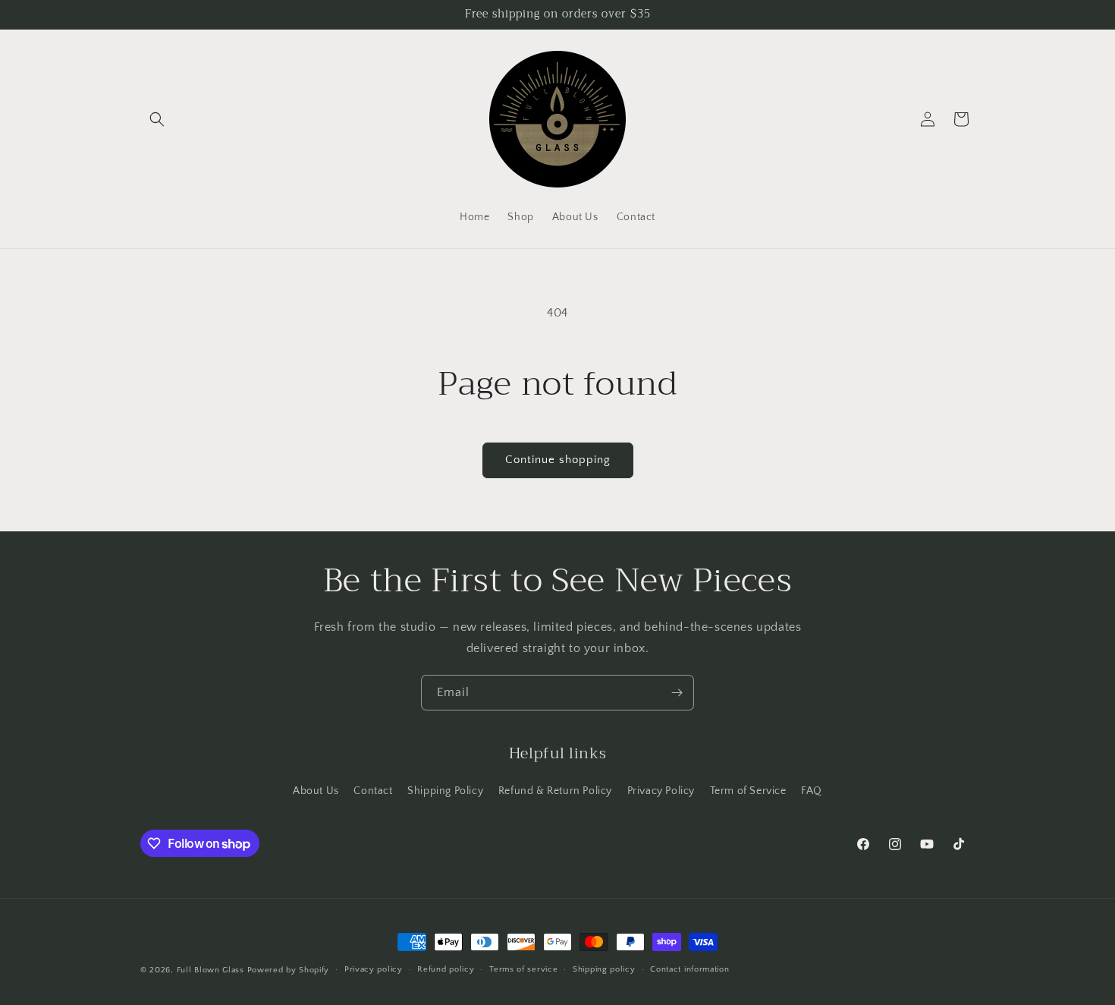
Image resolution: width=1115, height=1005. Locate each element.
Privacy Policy (661, 791)
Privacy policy (373, 969)
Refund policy (445, 969)
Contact (372, 791)
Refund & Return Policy (555, 791)
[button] (157, 119)
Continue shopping (558, 459)
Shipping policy (604, 969)
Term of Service (748, 791)
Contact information (689, 969)
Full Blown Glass (210, 970)
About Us (316, 791)
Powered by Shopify (288, 970)
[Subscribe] (676, 692)
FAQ (811, 791)
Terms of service (523, 969)
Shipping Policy (445, 791)
